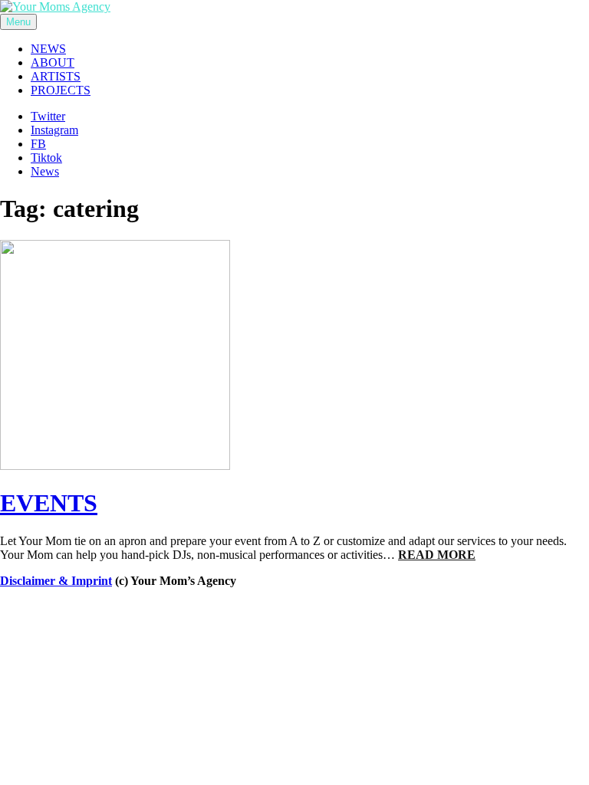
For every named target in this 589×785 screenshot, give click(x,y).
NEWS (48, 48)
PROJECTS (60, 90)
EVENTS (48, 503)
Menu (18, 22)
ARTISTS (56, 76)
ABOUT (52, 62)
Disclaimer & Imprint (56, 580)
